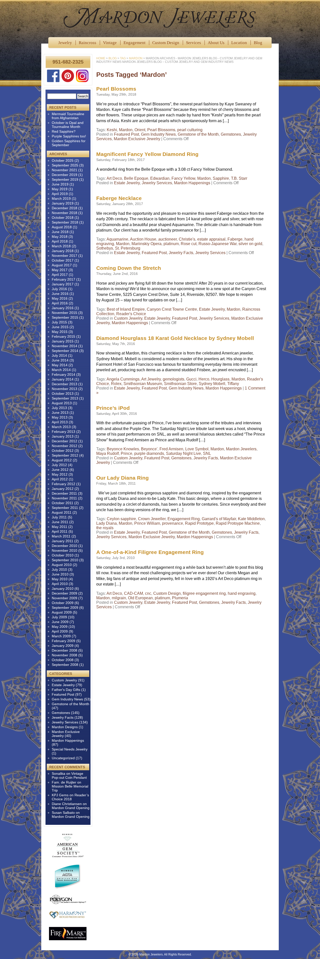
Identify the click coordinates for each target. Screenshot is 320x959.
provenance (172, 523)
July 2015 (59, 322)
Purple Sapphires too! (69, 136)
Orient (139, 130)
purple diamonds (149, 453)
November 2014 (64, 346)
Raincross (87, 42)
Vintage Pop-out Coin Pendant (69, 776)
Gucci (191, 379)
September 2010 (65, 560)
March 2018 (61, 246)
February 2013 (63, 432)
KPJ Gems (60, 795)
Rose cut (188, 244)
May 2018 (60, 237)
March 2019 (61, 199)
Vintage (110, 42)
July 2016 (59, 289)
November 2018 (64, 213)
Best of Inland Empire (126, 309)
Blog (258, 42)
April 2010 (60, 584)
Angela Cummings (123, 379)
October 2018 (63, 218)
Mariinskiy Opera (147, 244)
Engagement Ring (184, 519)
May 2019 (60, 189)
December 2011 (64, 493)
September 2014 (65, 351)
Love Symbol (196, 449)
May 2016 (60, 298)
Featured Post (126, 134)
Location (239, 42)
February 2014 (63, 374)
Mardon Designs (65, 727)
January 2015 (63, 341)
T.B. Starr (239, 178)
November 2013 (64, 389)
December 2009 (64, 593)
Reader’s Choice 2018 (70, 797)
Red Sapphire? (64, 131)
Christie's (187, 239)
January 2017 (63, 284)
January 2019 (63, 203)
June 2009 (60, 622)
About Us (216, 42)
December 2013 (64, 384)
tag (123, 58)
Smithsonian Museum (143, 383)
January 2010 (63, 589)
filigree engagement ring (204, 593)
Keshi (112, 130)
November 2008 (64, 655)
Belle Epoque (136, 178)
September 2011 (65, 508)
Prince (126, 453)
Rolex (116, 383)
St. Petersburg (127, 248)
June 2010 (60, 574)
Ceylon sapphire (121, 519)
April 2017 (60, 275)
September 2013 (65, 398)
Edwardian (160, 178)
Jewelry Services (157, 183)
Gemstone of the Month (198, 134)
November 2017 (64, 256)
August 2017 (62, 265)
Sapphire (221, 178)
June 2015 (60, 327)
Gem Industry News (158, 134)
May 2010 (60, 579)
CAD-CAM (133, 593)
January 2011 (62, 541)
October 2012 (63, 451)
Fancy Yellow (183, 178)
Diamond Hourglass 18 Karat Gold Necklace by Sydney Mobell (175, 338)
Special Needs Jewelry (70, 749)
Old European (140, 598)
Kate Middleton (251, 519)
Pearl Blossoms (116, 89)
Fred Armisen (171, 449)
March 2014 (61, 370)
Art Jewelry (151, 379)
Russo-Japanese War (217, 244)
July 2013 (59, 408)
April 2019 (60, 194)
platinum (171, 244)
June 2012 (60, 470)
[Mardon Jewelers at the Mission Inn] (160, 17)
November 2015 (64, 313)
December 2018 (64, 208)
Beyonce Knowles (123, 449)
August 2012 (62, 460)
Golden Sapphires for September (69, 143)
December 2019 (64, 175)
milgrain (119, 598)
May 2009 (60, 627)
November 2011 (64, 498)
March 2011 (61, 536)
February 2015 (63, 336)
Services (193, 42)
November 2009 (64, 598)
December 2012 (64, 441)
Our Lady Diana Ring (122, 478)
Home (100, 58)
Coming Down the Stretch (128, 268)
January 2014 (63, 379)
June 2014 (60, 360)
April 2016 (60, 303)
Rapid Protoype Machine (238, 523)
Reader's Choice (131, 314)
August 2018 (62, 227)
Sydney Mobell (212, 383)
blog (112, 58)
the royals (105, 528)
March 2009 (61, 636)
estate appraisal (211, 239)
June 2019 (60, 184)
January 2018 (63, 251)
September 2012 (65, 455)
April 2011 (60, 531)
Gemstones (231, 134)
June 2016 (60, 294)
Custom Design (165, 42)
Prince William (147, 523)
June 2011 (60, 522)
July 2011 (59, 517)
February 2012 (63, 484)
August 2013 (62, 403)
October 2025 (63, 160)
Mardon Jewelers (241, 449)
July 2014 (59, 355)
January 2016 (63, 308)
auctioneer (167, 239)
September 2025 (65, 165)
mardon (135, 58)
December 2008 (64, 650)
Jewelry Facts (181, 253)
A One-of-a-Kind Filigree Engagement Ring (150, 552)
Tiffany (233, 383)
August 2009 (62, 612)
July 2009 (59, 617)
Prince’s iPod (113, 408)
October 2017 (63, 260)
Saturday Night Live (183, 453)
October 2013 (63, 394)
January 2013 (63, 436)
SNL (207, 453)
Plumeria (180, 598)
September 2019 (65, 179)
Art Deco (114, 178)
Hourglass (220, 379)
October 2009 (63, 603)
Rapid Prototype (199, 523)
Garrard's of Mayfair (219, 519)
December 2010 (64, 546)
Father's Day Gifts (66, 690)
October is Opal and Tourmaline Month (68, 125)
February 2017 (63, 279)
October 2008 (63, 660)
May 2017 (60, 270)
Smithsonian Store (180, 383)
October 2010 (63, 555)
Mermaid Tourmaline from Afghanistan (68, 116)
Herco (203, 379)
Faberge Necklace (119, 198)
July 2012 (59, 465)
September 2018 (65, 222)
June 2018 (60, 232)
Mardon (125, 130)
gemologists (173, 379)
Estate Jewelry (127, 183)
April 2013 (60, 422)
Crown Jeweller (152, 519)
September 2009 (65, 608)
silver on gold (250, 244)
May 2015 (60, 332)
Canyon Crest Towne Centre (172, 309)
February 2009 (63, 641)
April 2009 (60, 631)
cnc (148, 593)
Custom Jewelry (128, 318)
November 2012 (64, 446)
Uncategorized (63, 758)
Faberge (235, 239)
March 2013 (61, 427)
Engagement (135, 42)
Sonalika (58, 774)
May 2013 (60, 417)
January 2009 (63, 646)
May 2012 (60, 474)
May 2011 (59, 527)
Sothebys (104, 248)
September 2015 (65, 317)
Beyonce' (149, 449)
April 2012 (60, 479)
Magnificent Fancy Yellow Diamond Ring (147, 154)
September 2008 (65, 665)
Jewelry (65, 42)
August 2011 (62, 512)
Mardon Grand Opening (71, 808)
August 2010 (62, 565)
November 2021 (64, 170)
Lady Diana (106, 523)
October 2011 (62, 503)
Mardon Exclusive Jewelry (137, 139)
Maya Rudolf (107, 453)
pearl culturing (189, 130)
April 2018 (60, 241)
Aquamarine (117, 239)
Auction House (143, 239)
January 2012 (63, 489)
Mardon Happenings (192, 183)
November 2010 (64, 550)
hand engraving (242, 593)
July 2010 (59, 569)
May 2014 (60, 365)
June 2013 (60, 413)
